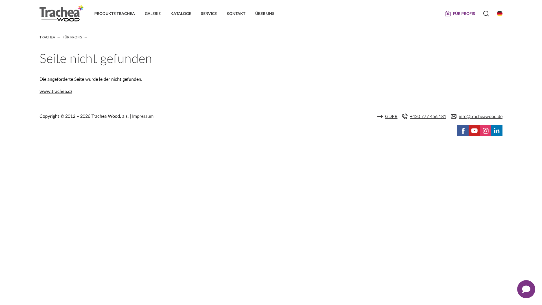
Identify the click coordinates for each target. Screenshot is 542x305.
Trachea (47, 37)
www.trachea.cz (56, 91)
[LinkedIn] (496, 130)
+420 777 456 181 (428, 116)
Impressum (143, 116)
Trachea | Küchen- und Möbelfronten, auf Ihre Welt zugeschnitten (62, 13)
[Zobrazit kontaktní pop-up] (526, 289)
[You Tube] (474, 130)
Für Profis (72, 37)
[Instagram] (485, 130)
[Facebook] (463, 130)
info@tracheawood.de (480, 116)
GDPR (391, 116)
